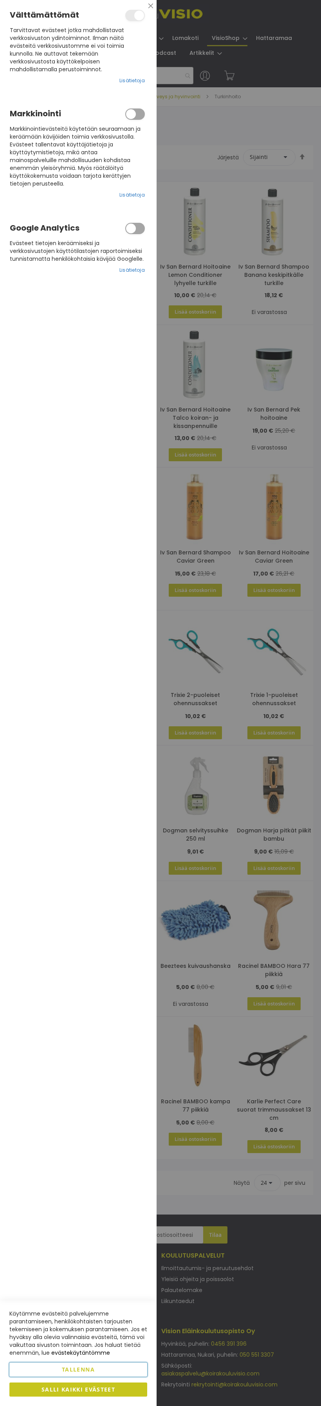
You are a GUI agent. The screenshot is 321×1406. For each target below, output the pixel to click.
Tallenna (78, 1369)
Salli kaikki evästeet (78, 1389)
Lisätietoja (132, 80)
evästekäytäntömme (80, 1353)
